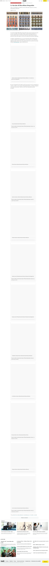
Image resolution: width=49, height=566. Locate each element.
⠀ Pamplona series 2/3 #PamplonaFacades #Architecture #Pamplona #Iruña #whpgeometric (22, 276)
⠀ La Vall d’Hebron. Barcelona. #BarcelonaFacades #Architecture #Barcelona (20, 396)
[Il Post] (24, 1)
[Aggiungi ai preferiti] (15, 10)
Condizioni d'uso (27, 561)
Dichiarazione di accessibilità (36, 561)
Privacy (15, 561)
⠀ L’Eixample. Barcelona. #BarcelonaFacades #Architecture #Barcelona (20, 237)
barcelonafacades (16, 42)
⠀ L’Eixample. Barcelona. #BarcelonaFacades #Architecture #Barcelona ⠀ (20, 469)
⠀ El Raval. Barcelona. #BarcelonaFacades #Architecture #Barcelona (19, 164)
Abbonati (45, 0)
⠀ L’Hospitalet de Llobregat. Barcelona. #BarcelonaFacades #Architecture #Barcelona (21, 355)
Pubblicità (11, 561)
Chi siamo (7, 561)
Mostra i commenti (24, 517)
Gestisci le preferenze (20, 561)
